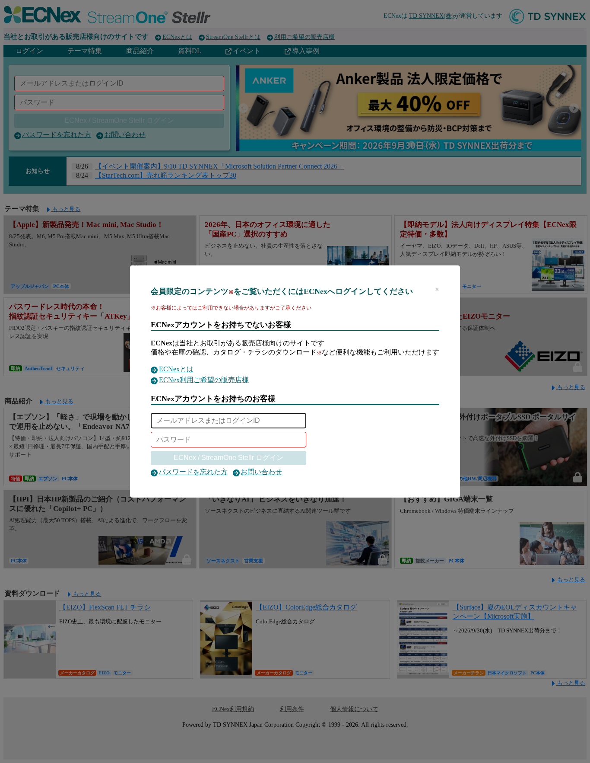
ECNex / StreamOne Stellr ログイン (228, 457)
